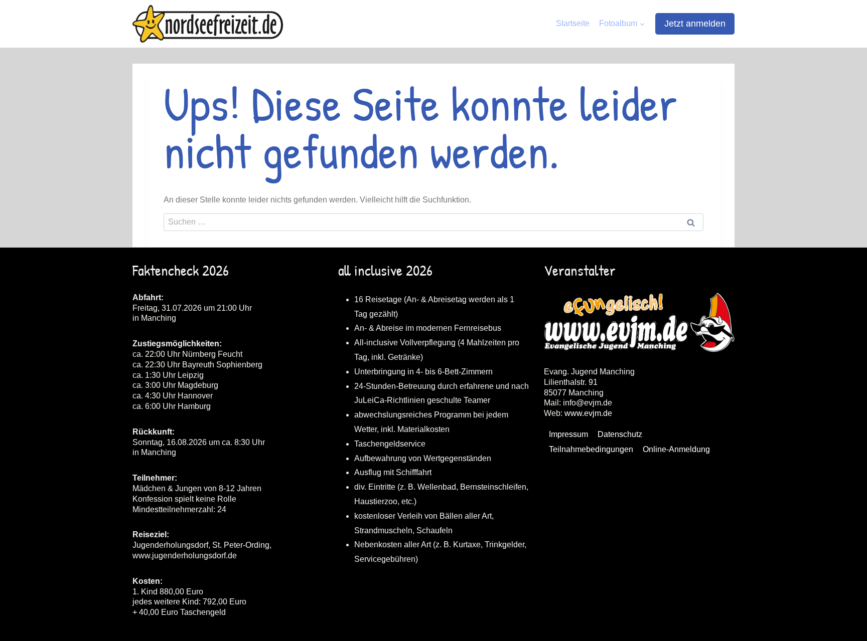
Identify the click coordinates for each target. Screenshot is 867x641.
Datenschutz (620, 434)
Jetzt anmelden (695, 24)
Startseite (573, 23)
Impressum (568, 434)
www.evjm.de (588, 413)
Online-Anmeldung (676, 449)
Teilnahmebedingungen (591, 449)
